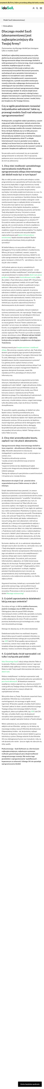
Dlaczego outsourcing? (15, 593)
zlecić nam (6, 672)
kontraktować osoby (28, 277)
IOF (6, 641)
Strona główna (8, 26)
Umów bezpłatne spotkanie (29, 1084)
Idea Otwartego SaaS (10, 661)
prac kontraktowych (9, 681)
